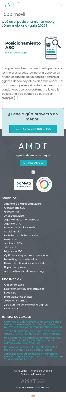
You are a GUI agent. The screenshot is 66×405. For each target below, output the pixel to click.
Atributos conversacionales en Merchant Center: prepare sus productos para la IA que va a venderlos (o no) (34, 356)
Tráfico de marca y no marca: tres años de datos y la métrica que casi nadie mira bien (32, 332)
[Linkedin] (33, 172)
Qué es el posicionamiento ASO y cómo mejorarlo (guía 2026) (28, 23)
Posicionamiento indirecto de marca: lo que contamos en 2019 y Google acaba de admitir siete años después (32, 340)
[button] (61, 5)
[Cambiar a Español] (33, 396)
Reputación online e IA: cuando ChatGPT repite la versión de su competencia (30, 348)
